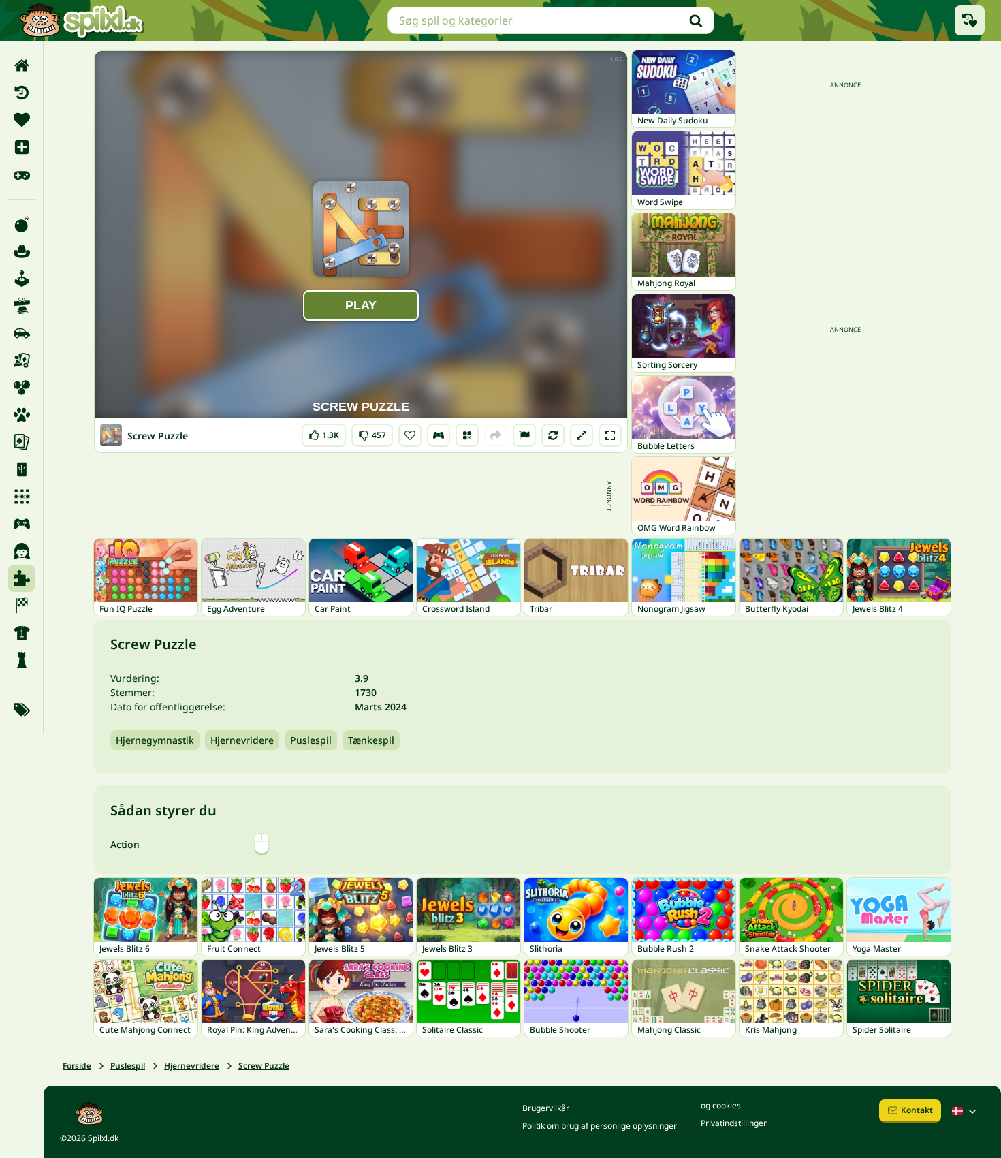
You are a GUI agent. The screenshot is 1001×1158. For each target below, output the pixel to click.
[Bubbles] (21, 387)
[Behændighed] (21, 305)
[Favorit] (21, 120)
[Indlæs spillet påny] (553, 435)
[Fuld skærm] (610, 435)
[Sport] (21, 632)
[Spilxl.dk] (81, 20)
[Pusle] (21, 578)
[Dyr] (21, 414)
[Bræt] (21, 360)
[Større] (581, 435)
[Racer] (21, 605)
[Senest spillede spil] (970, 20)
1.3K (324, 432)
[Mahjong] (21, 469)
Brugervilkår (545, 1108)
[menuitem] (21, 65)
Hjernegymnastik (155, 740)
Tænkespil (371, 740)
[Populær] (21, 174)
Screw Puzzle (263, 1065)
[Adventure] (21, 251)
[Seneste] (21, 92)
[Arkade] (21, 278)
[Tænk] (21, 660)
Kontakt (917, 1110)
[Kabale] (21, 442)
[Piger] (21, 551)
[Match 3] (21, 496)
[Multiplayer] (21, 523)
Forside (77, 1065)
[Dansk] (966, 1111)
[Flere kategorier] (21, 709)
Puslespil (311, 740)
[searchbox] (550, 20)
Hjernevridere (242, 740)
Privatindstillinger (734, 1123)
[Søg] (696, 20)
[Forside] (21, 65)
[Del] (495, 435)
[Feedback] (524, 435)
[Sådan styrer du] (438, 435)
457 (372, 432)
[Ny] (21, 147)
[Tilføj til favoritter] (410, 435)
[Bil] (21, 333)
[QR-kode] (467, 435)
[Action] (21, 224)
